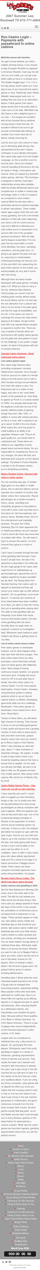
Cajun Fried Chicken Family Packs (21, 1218)
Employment (21, 1244)
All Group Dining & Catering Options (21, 1193)
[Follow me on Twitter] (5, 28)
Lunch (21, 1169)
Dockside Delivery (20, 1233)
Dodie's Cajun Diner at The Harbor (22, 1265)
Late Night (21, 1182)
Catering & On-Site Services (20, 1200)
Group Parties (20, 1190)
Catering (21, 1208)
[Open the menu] (36, 26)
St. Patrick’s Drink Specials (20, 1155)
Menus (20, 1165)
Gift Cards (21, 1237)
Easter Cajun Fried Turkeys (20, 1162)
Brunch (20, 1176)
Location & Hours (21, 1149)
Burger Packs (20, 1222)
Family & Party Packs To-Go (20, 1204)
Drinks (21, 1179)
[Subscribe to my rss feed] (2, 28)
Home (21, 1145)
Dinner (21, 1172)
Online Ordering (20, 1226)
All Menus (20, 1186)
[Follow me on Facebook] (8, 28)
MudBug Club (20, 1241)
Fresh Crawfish (21, 1152)
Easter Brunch (21, 1159)
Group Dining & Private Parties (20, 1197)
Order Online (21, 1229)
